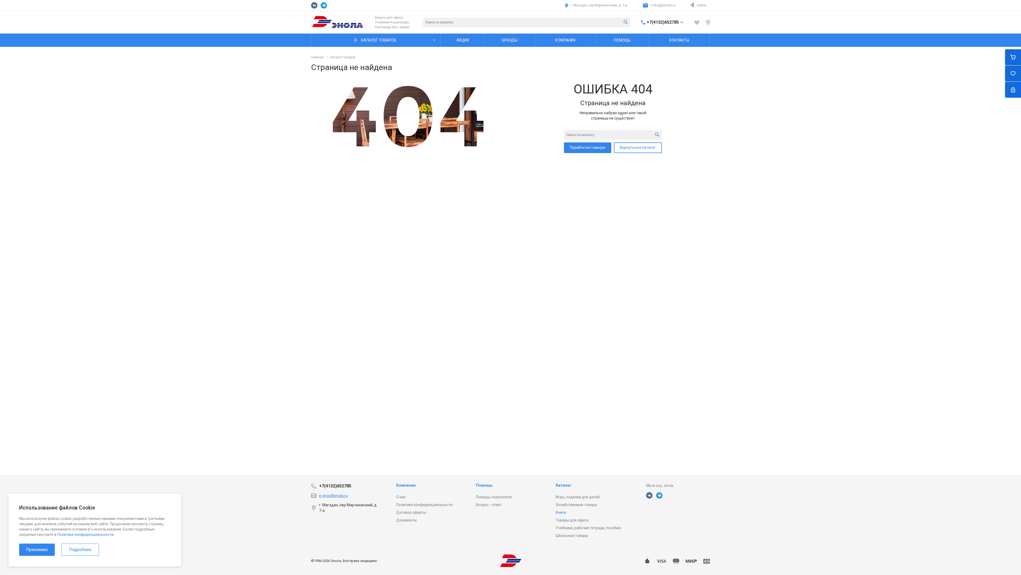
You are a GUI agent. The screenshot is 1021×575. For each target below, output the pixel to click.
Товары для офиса (572, 520)
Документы (406, 520)
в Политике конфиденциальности (84, 534)
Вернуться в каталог (638, 147)
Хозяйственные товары (576, 505)
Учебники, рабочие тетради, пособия (588, 528)
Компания (406, 485)
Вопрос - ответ (489, 505)
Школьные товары (572, 535)
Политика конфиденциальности (424, 505)
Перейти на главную (587, 147)
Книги (561, 512)
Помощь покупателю (494, 497)
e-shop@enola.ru (663, 5)
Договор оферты (411, 512)
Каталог (563, 485)
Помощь (484, 485)
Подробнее (80, 549)
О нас (401, 497)
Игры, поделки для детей (578, 497)
